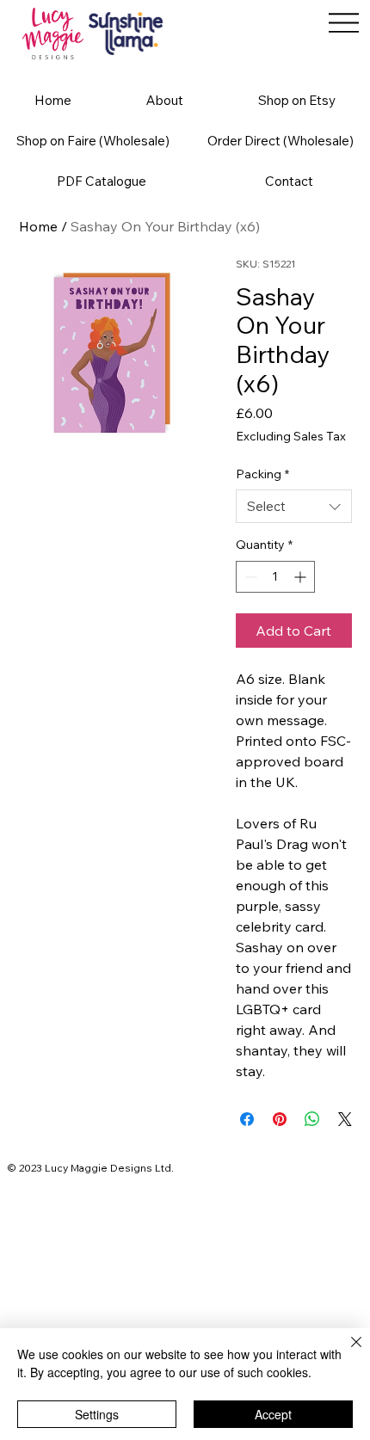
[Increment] (301, 577)
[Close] (346, 1352)
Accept (273, 1414)
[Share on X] (345, 1119)
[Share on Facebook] (247, 1119)
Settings (97, 1414)
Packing (262, 474)
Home (38, 226)
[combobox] (294, 506)
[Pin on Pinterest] (279, 1119)
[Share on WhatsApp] (312, 1119)
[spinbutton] (275, 577)
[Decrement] (249, 577)
